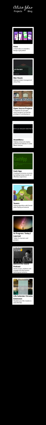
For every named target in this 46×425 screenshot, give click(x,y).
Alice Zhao (23, 7)
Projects (18, 11)
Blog (30, 11)
